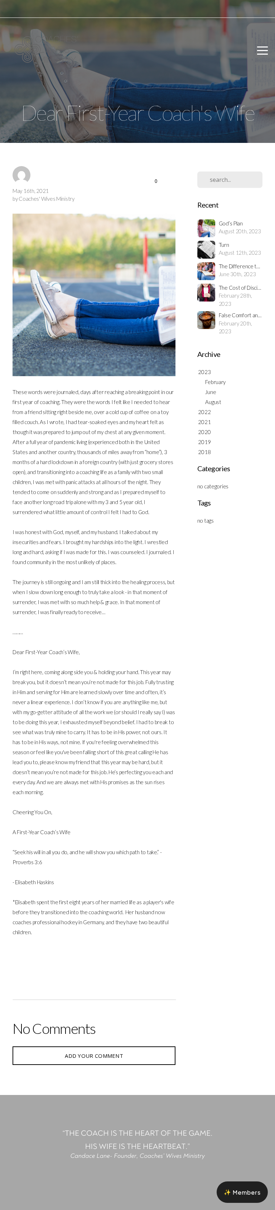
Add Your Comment (94, 1055)
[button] (242, 1192)
